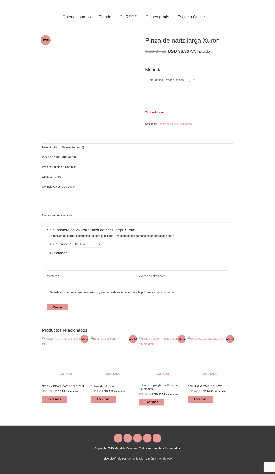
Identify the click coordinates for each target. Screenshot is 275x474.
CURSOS (128, 16)
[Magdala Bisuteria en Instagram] (127, 438)
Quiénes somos (76, 16)
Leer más (54, 399)
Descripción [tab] (50, 147)
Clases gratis (157, 16)
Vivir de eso (164, 458)
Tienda (105, 16)
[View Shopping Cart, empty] (213, 16)
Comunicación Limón (140, 458)
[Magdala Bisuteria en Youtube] (157, 438)
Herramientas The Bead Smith (175, 123)
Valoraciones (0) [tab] (73, 147)
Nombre (53, 276)
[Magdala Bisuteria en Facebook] (118, 438)
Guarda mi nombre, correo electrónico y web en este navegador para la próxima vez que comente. (112, 292)
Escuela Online (191, 16)
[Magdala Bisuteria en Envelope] (137, 438)
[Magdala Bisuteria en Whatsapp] (147, 438)
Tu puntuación (59, 244)
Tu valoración (58, 253)
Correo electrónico (152, 276)
